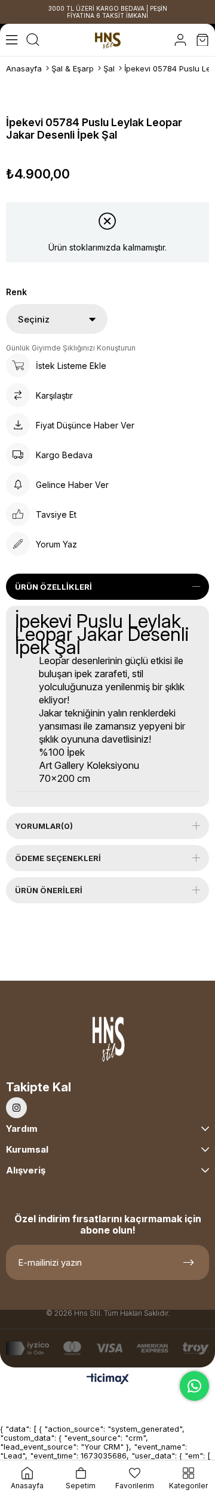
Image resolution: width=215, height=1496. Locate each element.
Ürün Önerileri (48, 890)
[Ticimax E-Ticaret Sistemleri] (108, 1379)
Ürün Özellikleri (53, 586)
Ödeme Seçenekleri (58, 858)
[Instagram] (16, 1107)
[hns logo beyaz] (107, 1041)
